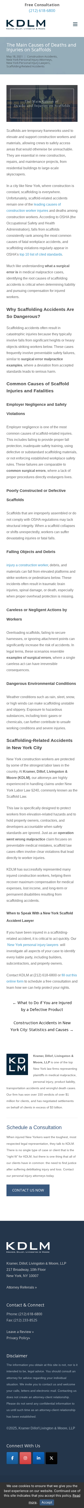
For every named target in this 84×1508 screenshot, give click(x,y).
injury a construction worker (27, 565)
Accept (47, 1502)
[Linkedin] (38, 1458)
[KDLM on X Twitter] (51, 1458)
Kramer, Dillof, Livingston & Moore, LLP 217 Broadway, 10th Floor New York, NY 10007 (36, 1269)
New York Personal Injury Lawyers (28, 63)
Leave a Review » (20, 1331)
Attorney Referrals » (21, 1287)
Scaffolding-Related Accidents (25, 66)
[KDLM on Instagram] (25, 1458)
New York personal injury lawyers (32, 945)
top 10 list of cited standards (41, 254)
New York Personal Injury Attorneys (29, 59)
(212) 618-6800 (42, 10)
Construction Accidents (42, 56)
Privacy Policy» (18, 1338)
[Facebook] (12, 1458)
